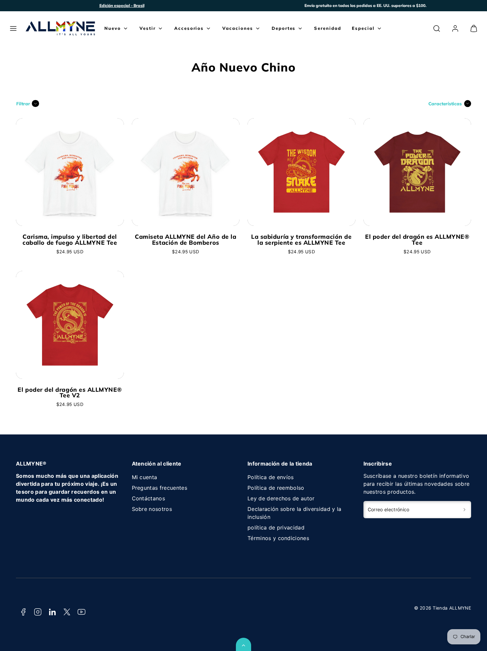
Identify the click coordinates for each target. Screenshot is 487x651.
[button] (13, 28)
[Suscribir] (464, 509)
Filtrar (23, 103)
